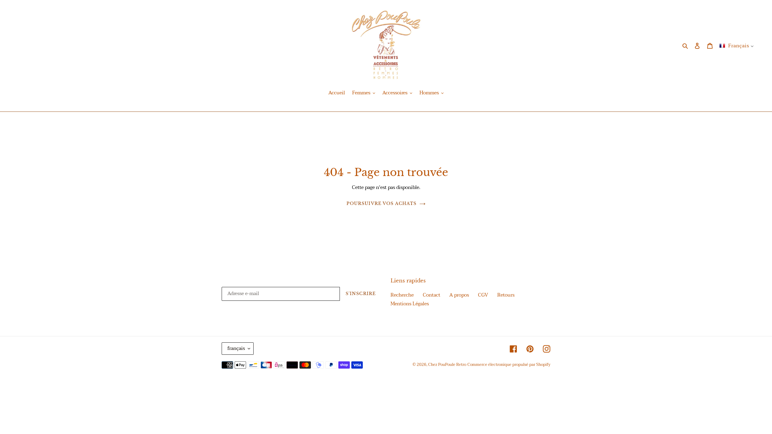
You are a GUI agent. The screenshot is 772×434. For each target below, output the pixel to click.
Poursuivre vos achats (381, 203)
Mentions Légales (410, 304)
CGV (483, 295)
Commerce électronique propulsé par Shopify (508, 364)
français (236, 348)
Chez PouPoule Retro (447, 364)
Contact (431, 295)
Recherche (402, 295)
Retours (505, 295)
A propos (459, 295)
